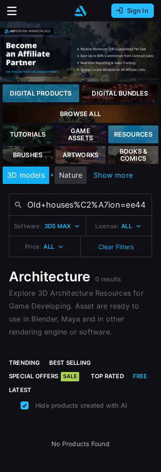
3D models (26, 175)
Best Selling (70, 362)
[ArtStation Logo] (80, 11)
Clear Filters (116, 247)
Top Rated (107, 376)
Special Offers (43, 376)
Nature (70, 175)
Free (140, 376)
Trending (24, 362)
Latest (20, 389)
